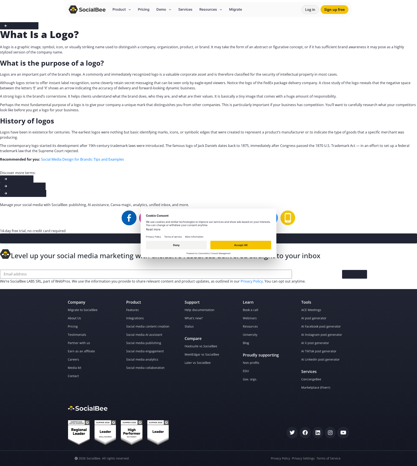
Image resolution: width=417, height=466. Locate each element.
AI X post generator (315, 343)
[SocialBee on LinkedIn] (318, 432)
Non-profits (251, 363)
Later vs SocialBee (198, 363)
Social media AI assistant (144, 335)
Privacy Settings (303, 458)
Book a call (250, 310)
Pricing (143, 9)
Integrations (135, 318)
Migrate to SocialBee (83, 310)
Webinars (250, 318)
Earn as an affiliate (81, 351)
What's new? (194, 318)
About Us (74, 318)
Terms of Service (328, 458)
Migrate (235, 9)
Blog (246, 343)
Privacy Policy (252, 281)
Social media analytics (142, 359)
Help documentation (199, 310)
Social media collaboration (145, 368)
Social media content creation (147, 326)
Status (189, 326)
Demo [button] (161, 9)
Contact (73, 376)
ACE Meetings (311, 310)
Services (185, 9)
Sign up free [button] (334, 9)
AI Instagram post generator (321, 335)
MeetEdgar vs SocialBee (202, 354)
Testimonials (77, 335)
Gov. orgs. (250, 379)
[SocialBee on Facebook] (305, 432)
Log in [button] (310, 9)
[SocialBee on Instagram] (330, 432)
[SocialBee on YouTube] (343, 432)
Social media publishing (143, 343)
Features (132, 310)
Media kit (74, 368)
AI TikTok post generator (318, 351)
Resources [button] (208, 9)
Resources (250, 326)
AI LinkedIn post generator (320, 359)
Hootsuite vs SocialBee (201, 346)
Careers (73, 359)
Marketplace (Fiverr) (315, 387)
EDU (246, 371)
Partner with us (79, 343)
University (250, 335)
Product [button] (120, 9)
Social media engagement (145, 351)
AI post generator (313, 318)
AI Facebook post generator (321, 326)
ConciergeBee (311, 379)
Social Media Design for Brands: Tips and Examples (82, 159)
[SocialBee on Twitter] (292, 432)
